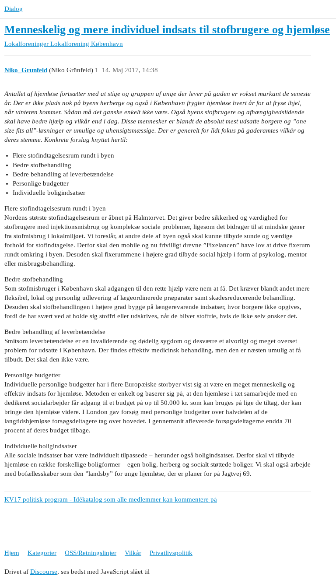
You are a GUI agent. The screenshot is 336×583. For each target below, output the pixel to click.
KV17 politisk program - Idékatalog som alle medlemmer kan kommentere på (110, 499)
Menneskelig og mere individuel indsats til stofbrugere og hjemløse (167, 29)
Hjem (11, 552)
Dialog (13, 8)
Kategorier (42, 552)
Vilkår (133, 552)
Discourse (43, 571)
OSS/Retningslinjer (90, 552)
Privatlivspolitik (171, 552)
